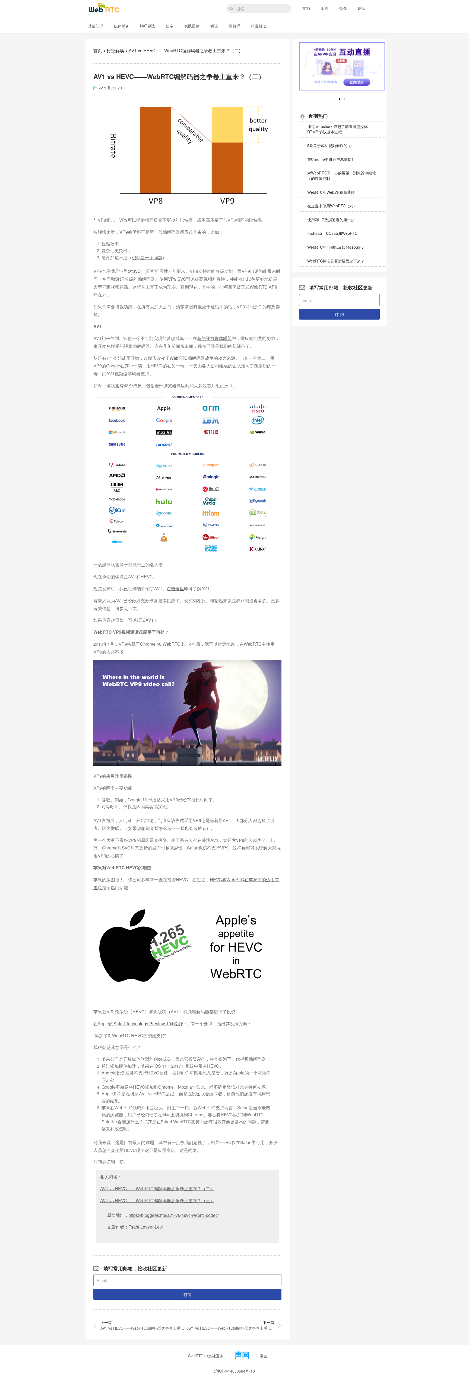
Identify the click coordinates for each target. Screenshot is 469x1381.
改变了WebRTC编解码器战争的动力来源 (196, 358)
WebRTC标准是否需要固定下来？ (336, 261)
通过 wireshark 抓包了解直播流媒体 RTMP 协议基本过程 (337, 129)
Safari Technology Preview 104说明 (147, 1023)
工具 (324, 8)
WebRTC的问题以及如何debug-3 (335, 247)
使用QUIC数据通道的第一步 (331, 219)
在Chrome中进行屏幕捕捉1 (330, 159)
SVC (137, 271)
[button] (339, 99)
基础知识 (95, 26)
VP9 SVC (177, 279)
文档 (306, 8)
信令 (169, 26)
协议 (214, 26)
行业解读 (258, 26)
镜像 (343, 8)
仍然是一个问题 (147, 257)
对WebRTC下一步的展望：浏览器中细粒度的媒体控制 (341, 175)
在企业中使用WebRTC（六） (332, 205)
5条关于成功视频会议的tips (330, 145)
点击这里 (175, 588)
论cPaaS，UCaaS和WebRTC (332, 233)
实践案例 (191, 26)
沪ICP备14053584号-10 (234, 1371)
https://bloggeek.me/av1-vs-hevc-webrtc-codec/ (174, 1215)
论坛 (361, 8)
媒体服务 (121, 26)
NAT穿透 (147, 26)
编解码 (234, 26)
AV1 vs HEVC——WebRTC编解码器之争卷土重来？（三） (157, 1200)
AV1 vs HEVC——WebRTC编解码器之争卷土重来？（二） (157, 1188)
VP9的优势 (130, 232)
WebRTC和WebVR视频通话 (331, 192)
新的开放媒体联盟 (214, 338)
